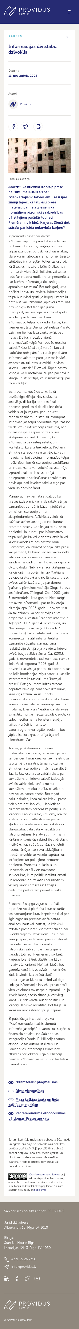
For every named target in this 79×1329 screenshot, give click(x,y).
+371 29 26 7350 (23, 1259)
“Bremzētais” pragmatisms (37, 1082)
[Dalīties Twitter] (25, 126)
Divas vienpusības (30, 1091)
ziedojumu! (39, 1189)
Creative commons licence (44, 1174)
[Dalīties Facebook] (13, 126)
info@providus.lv (23, 1267)
